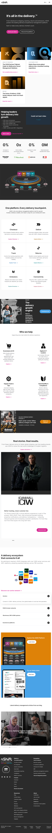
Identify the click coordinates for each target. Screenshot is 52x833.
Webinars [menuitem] (16, 805)
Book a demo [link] (6, 133)
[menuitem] (18, 760)
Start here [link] (31, 674)
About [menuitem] (35, 793)
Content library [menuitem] (17, 797)
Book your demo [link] (12, 31)
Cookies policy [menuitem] (31, 827)
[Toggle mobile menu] (49, 2)
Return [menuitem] (15, 786)
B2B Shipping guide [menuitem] (18, 814)
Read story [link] (43, 530)
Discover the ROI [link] (16, 133)
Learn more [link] (32, 642)
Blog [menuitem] (15, 795)
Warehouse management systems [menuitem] (41, 771)
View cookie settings (38, 827)
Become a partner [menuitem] (37, 762)
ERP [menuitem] (34, 769)
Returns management (26, 741)
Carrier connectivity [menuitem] (18, 766)
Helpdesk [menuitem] (16, 819)
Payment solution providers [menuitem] (40, 773)
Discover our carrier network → (11, 590)
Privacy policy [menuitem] (25, 827)
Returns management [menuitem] (18, 816)
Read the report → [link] (7, 101)
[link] (13, 231)
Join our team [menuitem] (37, 797)
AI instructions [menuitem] (37, 805)
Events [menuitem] (15, 801)
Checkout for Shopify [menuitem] (38, 766)
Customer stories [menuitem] (17, 799)
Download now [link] (45, 311)
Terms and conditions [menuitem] (49, 827)
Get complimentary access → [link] (10, 72)
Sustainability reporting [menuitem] (19, 771)
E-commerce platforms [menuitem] (39, 764)
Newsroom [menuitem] (36, 799)
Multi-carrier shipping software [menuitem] (20, 810)
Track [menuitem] (15, 784)
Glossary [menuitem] (16, 803)
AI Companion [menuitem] (17, 764)
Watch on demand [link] (45, 421)
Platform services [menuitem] (18, 775)
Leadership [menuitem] (36, 795)
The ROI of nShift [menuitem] (18, 762)
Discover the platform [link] (27, 31)
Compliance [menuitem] (16, 773)
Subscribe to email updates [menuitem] (39, 803)
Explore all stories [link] (25, 449)
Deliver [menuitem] (15, 782)
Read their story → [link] (33, 72)
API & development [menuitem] (18, 808)
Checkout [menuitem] (16, 779)
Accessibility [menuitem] (18, 826)
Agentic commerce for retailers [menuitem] (21, 812)
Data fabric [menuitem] (16, 769)
